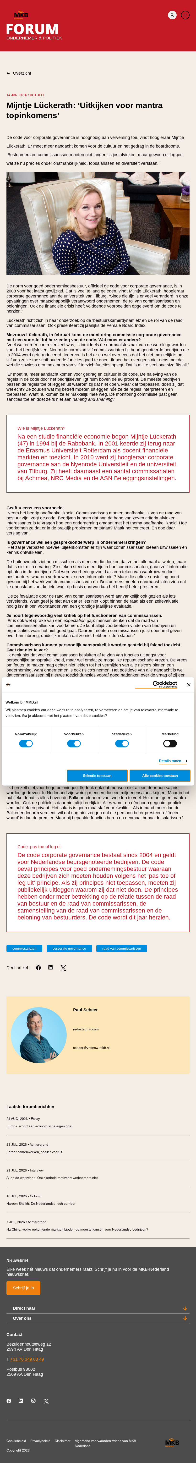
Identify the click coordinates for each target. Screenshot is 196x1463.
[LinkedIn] (51, 968)
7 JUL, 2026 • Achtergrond (26, 1222)
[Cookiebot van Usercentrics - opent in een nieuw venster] (156, 684)
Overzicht (22, 73)
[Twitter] (63, 968)
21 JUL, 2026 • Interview (25, 1170)
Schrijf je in (23, 1288)
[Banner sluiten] (189, 684)
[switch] (74, 744)
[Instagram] (34, 1401)
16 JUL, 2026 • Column (24, 1196)
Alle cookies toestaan (160, 776)
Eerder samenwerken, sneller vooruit (34, 1152)
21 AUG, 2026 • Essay (23, 1119)
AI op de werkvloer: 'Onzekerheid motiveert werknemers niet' (52, 1178)
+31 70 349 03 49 (27, 1359)
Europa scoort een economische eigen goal (39, 1126)
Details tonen (170, 761)
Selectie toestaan (97, 776)
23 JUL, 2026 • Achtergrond (27, 1144)
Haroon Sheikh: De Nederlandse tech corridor (41, 1203)
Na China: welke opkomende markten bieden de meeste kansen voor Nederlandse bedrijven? (77, 1229)
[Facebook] (39, 968)
